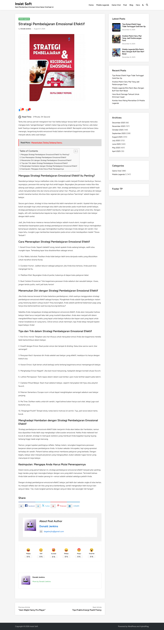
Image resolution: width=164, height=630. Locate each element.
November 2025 (118, 126)
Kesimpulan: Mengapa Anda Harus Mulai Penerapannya (42, 169)
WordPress (132, 626)
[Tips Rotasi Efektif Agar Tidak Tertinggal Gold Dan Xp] (116, 24)
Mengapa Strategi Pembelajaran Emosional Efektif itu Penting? (45, 154)
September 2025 (119, 133)
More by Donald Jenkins (41, 581)
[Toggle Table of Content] (74, 151)
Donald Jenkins (26, 29)
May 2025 (116, 148)
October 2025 (117, 130)
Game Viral (116, 5)
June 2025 (116, 144)
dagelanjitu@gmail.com (54, 531)
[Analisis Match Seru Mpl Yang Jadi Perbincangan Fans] (116, 36)
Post (125, 5)
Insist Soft (23, 4)
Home (91, 5)
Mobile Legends (102, 5)
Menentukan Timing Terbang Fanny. (46, 142)
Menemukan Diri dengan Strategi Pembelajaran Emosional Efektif (46, 160)
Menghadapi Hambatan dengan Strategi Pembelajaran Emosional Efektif (49, 166)
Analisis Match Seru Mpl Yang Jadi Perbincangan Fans (132, 38)
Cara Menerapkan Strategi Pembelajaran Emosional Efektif (43, 157)
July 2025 (116, 140)
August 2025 (117, 137)
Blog (131, 5)
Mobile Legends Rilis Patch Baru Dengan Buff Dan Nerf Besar (133, 51)
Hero (138, 5)
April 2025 (116, 151)
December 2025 (118, 123)
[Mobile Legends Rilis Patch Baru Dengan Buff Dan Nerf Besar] (116, 49)
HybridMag (144, 626)
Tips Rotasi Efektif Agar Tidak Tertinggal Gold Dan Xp (134, 25)
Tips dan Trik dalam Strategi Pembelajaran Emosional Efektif (44, 163)
